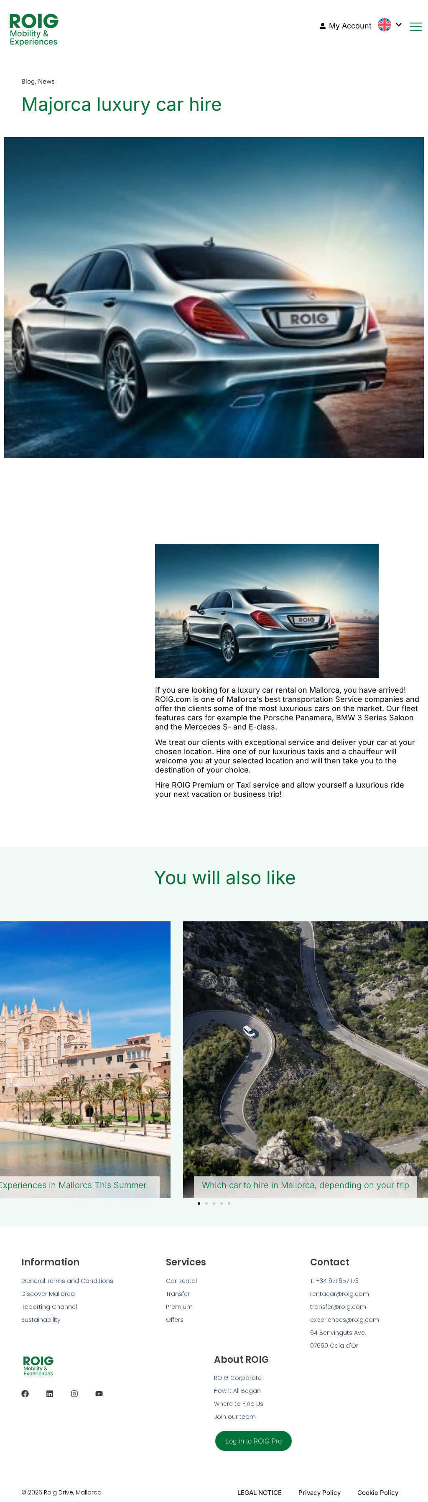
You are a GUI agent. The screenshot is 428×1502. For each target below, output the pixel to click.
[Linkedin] (50, 1393)
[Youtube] (99, 1393)
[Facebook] (25, 1393)
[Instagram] (74, 1393)
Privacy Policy (319, 1493)
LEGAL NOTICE (259, 1493)
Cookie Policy (377, 1493)
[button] (199, 1203)
